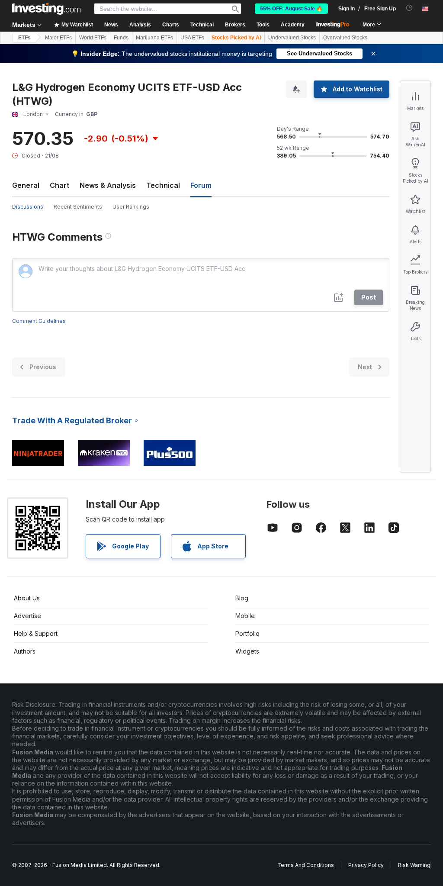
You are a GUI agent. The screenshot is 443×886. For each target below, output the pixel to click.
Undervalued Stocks (292, 38)
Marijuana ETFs (154, 38)
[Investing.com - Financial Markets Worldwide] (46, 9)
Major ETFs (58, 38)
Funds (121, 38)
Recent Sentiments (78, 206)
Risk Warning (414, 865)
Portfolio (247, 633)
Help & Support (36, 633)
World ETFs (92, 38)
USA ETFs (192, 38)
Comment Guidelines (39, 321)
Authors (24, 651)
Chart (59, 185)
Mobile (245, 615)
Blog (241, 598)
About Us (27, 598)
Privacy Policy (366, 865)
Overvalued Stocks (345, 38)
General (25, 185)
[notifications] (409, 8)
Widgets (247, 651)
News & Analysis (108, 185)
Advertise (27, 615)
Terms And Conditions (305, 865)
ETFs (24, 38)
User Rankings (130, 206)
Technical (163, 185)
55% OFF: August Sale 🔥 (291, 9)
